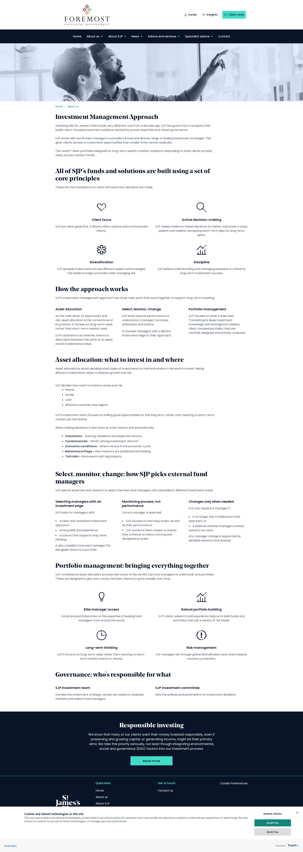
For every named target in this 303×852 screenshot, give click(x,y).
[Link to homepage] (90, 14)
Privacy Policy (10, 845)
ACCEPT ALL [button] (273, 822)
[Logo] (67, 803)
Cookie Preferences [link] (234, 783)
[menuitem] (77, 36)
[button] (297, 813)
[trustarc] (292, 844)
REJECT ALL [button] (273, 832)
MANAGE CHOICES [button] (273, 813)
